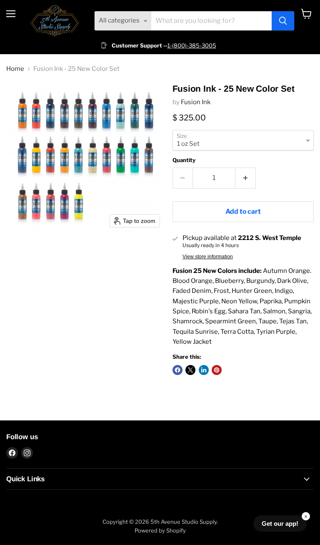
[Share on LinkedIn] (204, 370)
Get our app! (280, 523)
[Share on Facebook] (177, 370)
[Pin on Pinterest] (217, 370)
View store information (207, 257)
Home (15, 68)
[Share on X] (190, 370)
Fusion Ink (195, 102)
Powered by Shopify (160, 530)
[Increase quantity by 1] (245, 178)
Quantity (183, 160)
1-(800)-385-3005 (192, 45)
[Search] (283, 20)
